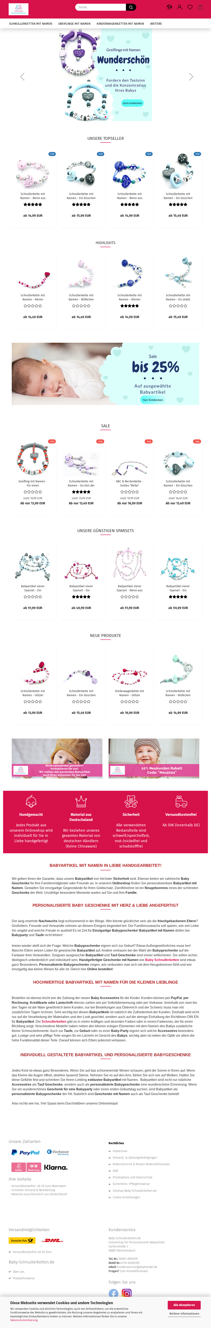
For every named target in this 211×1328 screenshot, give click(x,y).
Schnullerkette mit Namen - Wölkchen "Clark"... (178, 692)
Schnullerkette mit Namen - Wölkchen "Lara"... (81, 297)
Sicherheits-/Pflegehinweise (131, 1184)
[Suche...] (131, 7)
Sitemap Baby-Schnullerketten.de (135, 1191)
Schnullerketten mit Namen (30, 23)
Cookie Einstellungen (126, 1197)
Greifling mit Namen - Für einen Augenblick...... (33, 483)
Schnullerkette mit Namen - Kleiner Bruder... (129, 297)
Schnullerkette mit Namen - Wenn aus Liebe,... (33, 195)
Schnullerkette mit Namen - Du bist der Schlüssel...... (81, 483)
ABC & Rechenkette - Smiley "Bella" (129, 483)
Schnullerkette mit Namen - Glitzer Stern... (33, 692)
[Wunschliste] (190, 7)
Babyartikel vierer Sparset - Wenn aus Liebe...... (130, 588)
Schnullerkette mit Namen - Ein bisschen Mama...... (81, 195)
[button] (169, 7)
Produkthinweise (24, 1278)
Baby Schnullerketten (162, 960)
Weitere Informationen (184, 1313)
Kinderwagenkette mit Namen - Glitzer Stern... (129, 692)
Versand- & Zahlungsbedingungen (135, 1157)
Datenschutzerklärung (24, 1320)
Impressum (120, 1151)
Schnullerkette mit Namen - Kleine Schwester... (33, 297)
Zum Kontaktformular (134, 1271)
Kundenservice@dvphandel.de (137, 1267)
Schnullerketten (54, 1021)
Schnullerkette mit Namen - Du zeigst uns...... (178, 297)
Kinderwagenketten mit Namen (120, 23)
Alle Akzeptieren (184, 1305)
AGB (115, 1171)
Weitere (156, 23)
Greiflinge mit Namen (74, 23)
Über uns (19, 1272)
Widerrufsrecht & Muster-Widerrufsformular (141, 1164)
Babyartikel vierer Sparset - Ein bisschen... (33, 588)
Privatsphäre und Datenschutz (132, 1177)
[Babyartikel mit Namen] (20, 9)
